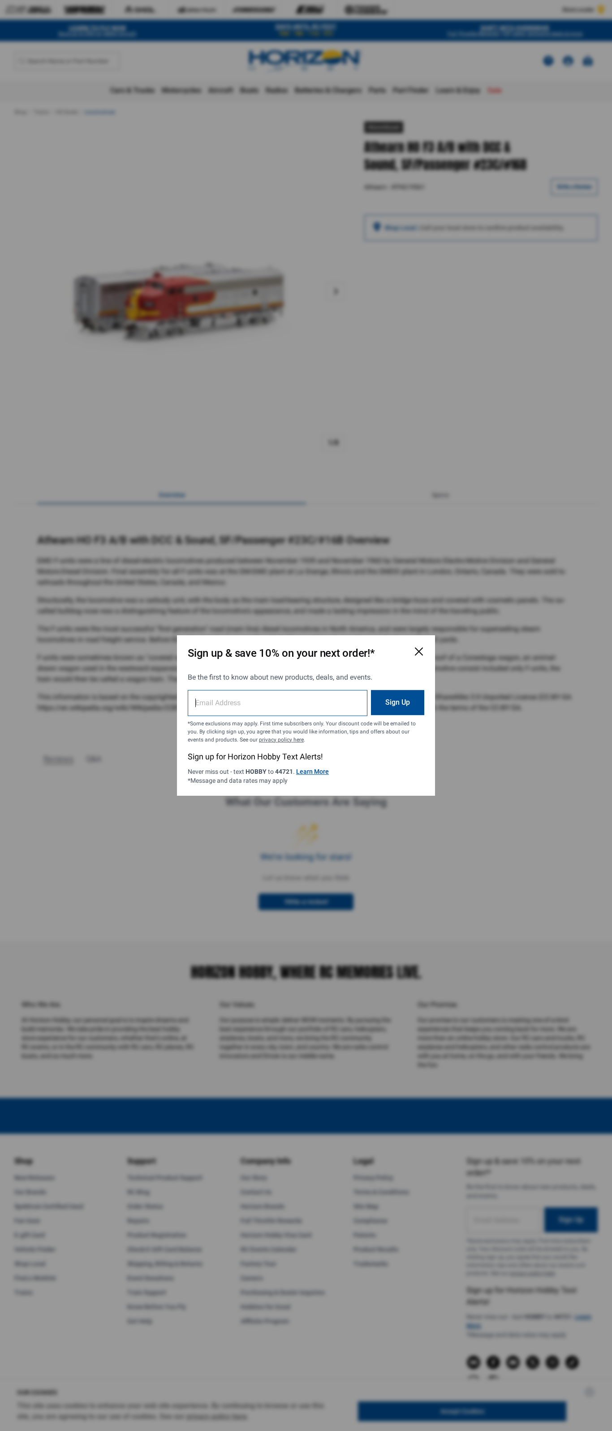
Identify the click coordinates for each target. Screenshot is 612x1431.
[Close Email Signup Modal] (419, 651)
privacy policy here (281, 740)
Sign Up (397, 702)
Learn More (312, 771)
